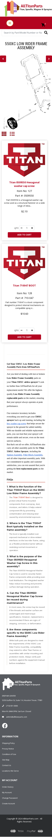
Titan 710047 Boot (21, 497)
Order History (7, 787)
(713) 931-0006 (12, 706)
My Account (7, 792)
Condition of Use (9, 754)
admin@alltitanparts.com (16, 717)
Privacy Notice (8, 748)
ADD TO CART (24, 235)
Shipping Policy (8, 743)
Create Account (8, 803)
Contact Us (6, 765)
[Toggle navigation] (9, 23)
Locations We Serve (10, 771)
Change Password (9, 798)
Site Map (5, 760)
